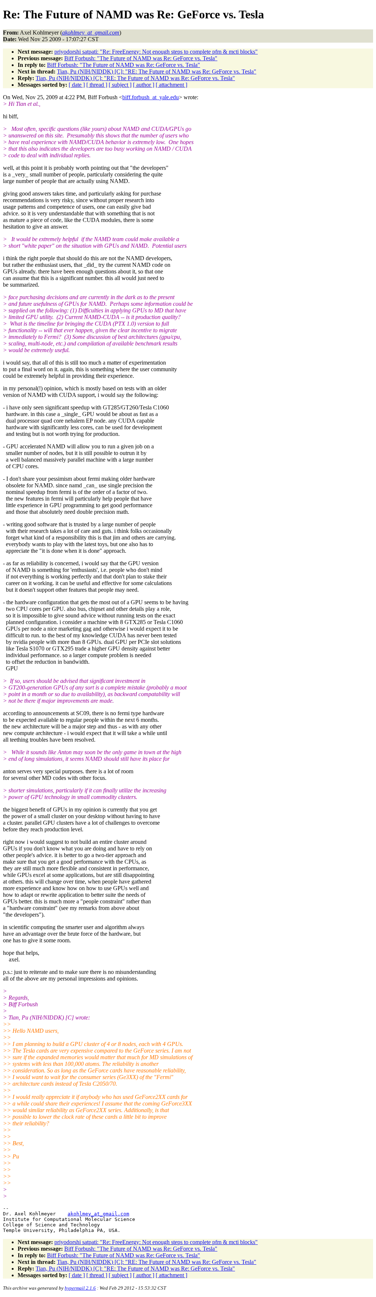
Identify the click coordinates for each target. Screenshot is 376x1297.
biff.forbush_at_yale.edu (150, 97)
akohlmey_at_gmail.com (98, 1214)
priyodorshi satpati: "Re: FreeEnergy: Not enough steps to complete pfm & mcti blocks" (156, 52)
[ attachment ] (171, 85)
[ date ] (77, 85)
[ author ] (143, 85)
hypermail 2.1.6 (80, 1288)
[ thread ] (96, 85)
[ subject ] (120, 85)
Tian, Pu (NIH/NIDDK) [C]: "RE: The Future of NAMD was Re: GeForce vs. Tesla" (156, 71)
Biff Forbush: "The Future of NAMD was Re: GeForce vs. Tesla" (140, 58)
